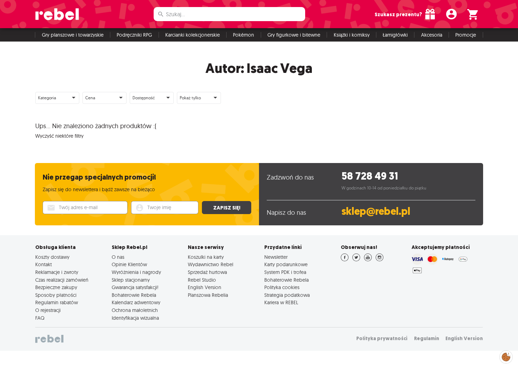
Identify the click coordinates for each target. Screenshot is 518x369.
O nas (118, 257)
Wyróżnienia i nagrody (136, 272)
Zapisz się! (226, 207)
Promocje (465, 35)
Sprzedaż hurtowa (207, 272)
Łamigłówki (395, 35)
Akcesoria (431, 35)
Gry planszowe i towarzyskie (73, 35)
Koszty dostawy (52, 257)
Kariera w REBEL (281, 302)
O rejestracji (48, 310)
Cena (90, 97)
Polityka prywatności (381, 338)
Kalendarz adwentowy (136, 302)
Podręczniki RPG (134, 35)
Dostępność (143, 97)
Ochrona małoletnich (135, 310)
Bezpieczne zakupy (56, 287)
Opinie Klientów (129, 264)
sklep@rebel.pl (375, 211)
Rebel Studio (202, 280)
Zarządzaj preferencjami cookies (506, 356)
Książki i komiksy (352, 35)
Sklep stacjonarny (131, 280)
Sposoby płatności (55, 295)
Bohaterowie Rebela (134, 295)
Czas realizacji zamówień (61, 280)
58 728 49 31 (369, 176)
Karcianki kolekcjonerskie (192, 35)
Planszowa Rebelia (208, 295)
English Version (204, 287)
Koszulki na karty (206, 257)
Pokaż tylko (190, 97)
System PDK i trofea (285, 272)
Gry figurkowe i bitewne (293, 35)
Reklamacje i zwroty (56, 272)
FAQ (39, 318)
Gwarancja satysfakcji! (135, 287)
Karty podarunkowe (286, 264)
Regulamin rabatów (56, 302)
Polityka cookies (282, 287)
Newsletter (276, 257)
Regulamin (426, 338)
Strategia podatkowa (287, 295)
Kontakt (43, 264)
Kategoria (47, 97)
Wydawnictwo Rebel (210, 264)
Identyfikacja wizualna (135, 318)
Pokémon (243, 35)
